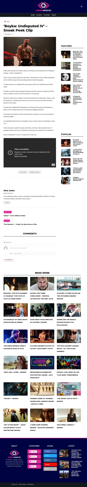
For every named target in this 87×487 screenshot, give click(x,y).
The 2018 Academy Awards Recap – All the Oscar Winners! (68, 348)
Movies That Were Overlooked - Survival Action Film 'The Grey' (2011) (41, 296)
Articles (7, 202)
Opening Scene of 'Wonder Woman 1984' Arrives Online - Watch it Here (42, 401)
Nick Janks (7, 34)
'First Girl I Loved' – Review (15, 372)
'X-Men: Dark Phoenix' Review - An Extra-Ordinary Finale (42, 427)
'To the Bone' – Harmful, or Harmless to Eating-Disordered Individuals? (78, 66)
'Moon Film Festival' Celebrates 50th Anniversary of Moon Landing (78, 77)
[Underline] (15, 253)
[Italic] (13, 253)
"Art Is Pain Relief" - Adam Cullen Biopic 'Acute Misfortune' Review (14, 427)
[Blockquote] (18, 253)
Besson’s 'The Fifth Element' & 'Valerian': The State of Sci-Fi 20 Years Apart (78, 55)
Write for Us (15, 484)
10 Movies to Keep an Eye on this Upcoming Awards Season (68, 296)
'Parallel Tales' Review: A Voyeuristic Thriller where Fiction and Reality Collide (76, 453)
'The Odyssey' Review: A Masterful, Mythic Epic (76, 473)
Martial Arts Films (35, 172)
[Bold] (11, 253)
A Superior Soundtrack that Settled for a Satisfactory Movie (77, 100)
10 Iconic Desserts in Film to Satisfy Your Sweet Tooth (78, 142)
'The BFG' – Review (11, 398)
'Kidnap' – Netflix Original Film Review (78, 179)
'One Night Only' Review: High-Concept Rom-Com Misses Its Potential (76, 464)
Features (47, 15)
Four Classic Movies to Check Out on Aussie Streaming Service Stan (77, 88)
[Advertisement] (72, 30)
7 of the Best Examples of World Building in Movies (78, 152)
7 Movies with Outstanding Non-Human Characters (77, 170)
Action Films (22, 172)
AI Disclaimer (30, 484)
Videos (54, 15)
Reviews (39, 15)
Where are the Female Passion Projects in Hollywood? (66, 322)
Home (33, 15)
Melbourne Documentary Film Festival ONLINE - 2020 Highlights (41, 375)
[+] (20, 253)
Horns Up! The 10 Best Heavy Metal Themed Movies (78, 161)
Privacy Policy (22, 484)
